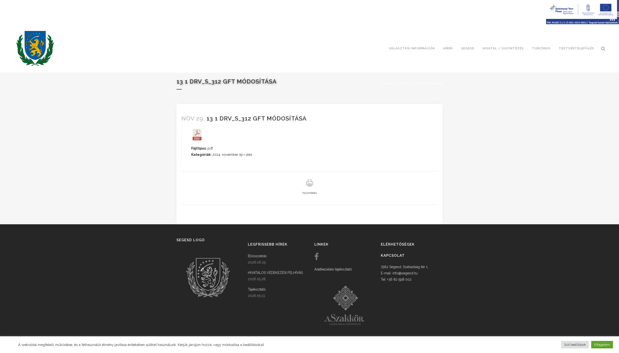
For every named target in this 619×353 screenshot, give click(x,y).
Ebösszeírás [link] (257, 256)
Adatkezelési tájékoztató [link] (333, 269)
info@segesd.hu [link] (405, 273)
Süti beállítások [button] (575, 344)
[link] (35, 48)
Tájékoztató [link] (257, 289)
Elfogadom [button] (602, 344)
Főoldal (387, 83)
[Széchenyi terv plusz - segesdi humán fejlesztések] (582, 23)
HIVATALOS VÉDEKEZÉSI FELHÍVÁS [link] (275, 273)
